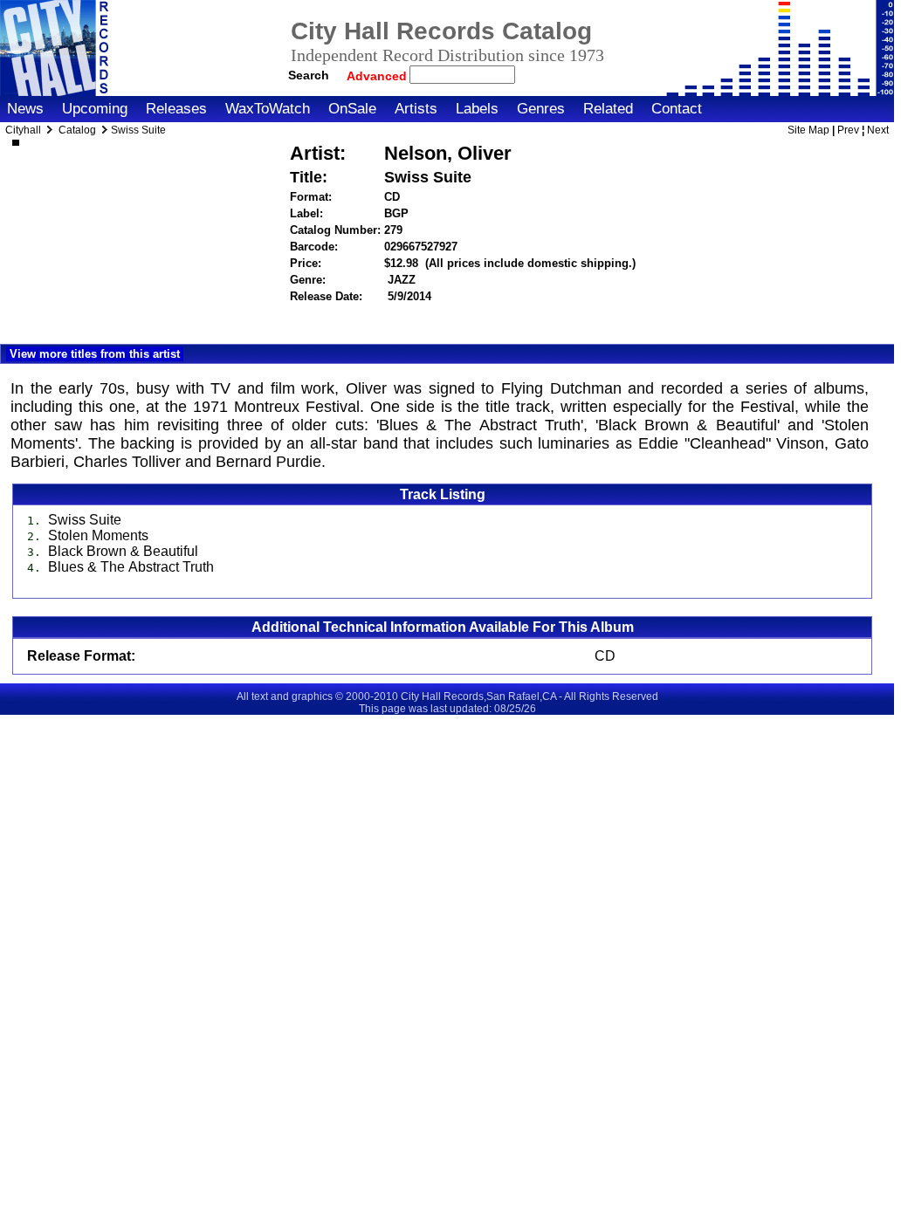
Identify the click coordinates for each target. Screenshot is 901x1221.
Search (308, 75)
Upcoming (94, 108)
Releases (176, 108)
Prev (848, 130)
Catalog (77, 130)
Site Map (808, 130)
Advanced (378, 76)
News (25, 108)
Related (608, 108)
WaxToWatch (267, 108)
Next (878, 130)
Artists (416, 108)
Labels (477, 108)
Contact (676, 108)
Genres (541, 108)
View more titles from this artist (95, 353)
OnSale (352, 108)
